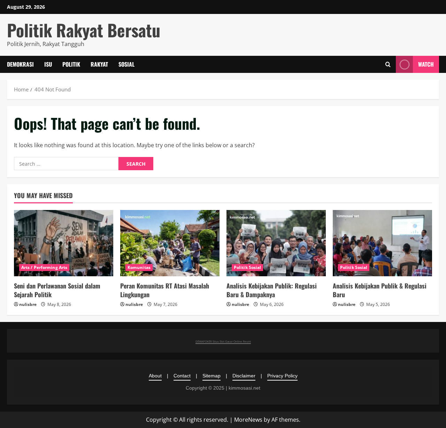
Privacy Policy (282, 375)
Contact (182, 375)
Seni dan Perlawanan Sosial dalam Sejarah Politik (57, 290)
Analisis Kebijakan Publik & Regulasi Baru (379, 290)
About (155, 375)
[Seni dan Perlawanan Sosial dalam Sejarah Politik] (63, 243)
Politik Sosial (247, 267)
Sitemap (211, 375)
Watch (426, 64)
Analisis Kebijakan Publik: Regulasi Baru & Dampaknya (271, 290)
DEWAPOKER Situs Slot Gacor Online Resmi (223, 341)
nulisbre (28, 304)
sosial (126, 64)
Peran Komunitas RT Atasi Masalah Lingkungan (164, 290)
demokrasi (20, 64)
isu (48, 64)
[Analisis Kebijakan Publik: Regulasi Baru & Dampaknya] (276, 243)
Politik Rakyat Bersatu (83, 29)
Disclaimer (243, 375)
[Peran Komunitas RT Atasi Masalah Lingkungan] (170, 243)
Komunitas (139, 267)
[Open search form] (388, 64)
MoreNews (248, 419)
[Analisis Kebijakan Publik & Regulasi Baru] (382, 243)
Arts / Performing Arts (44, 267)
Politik (71, 64)
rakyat (99, 64)
